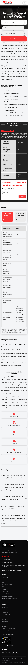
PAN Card (4, 589)
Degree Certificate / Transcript (9, 598)
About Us (4, 570)
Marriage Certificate (7, 584)
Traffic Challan (5, 591)
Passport (4, 580)
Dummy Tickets (5, 594)
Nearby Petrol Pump (7, 631)
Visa (3, 582)
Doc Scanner (5, 624)
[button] (14, 22)
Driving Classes (5, 601)
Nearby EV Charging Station (9, 628)
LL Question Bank (6, 614)
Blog (14, 570)
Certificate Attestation (7, 596)
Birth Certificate (6, 587)
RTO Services (5, 577)
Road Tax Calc (5, 619)
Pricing (10, 570)
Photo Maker (5, 621)
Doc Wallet (4, 626)
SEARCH (22, 196)
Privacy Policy (5, 662)
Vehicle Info (5, 607)
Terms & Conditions (13, 662)
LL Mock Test (5, 612)
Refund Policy (22, 662)
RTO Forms (4, 617)
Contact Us (19, 570)
